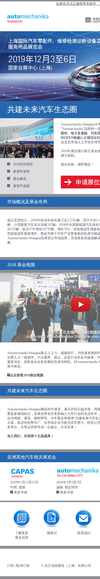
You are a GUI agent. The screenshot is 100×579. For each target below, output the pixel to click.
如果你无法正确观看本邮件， (77, 4)
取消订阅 (22, 566)
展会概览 (19, 179)
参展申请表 (21, 171)
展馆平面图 (21, 186)
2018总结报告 (23, 164)
